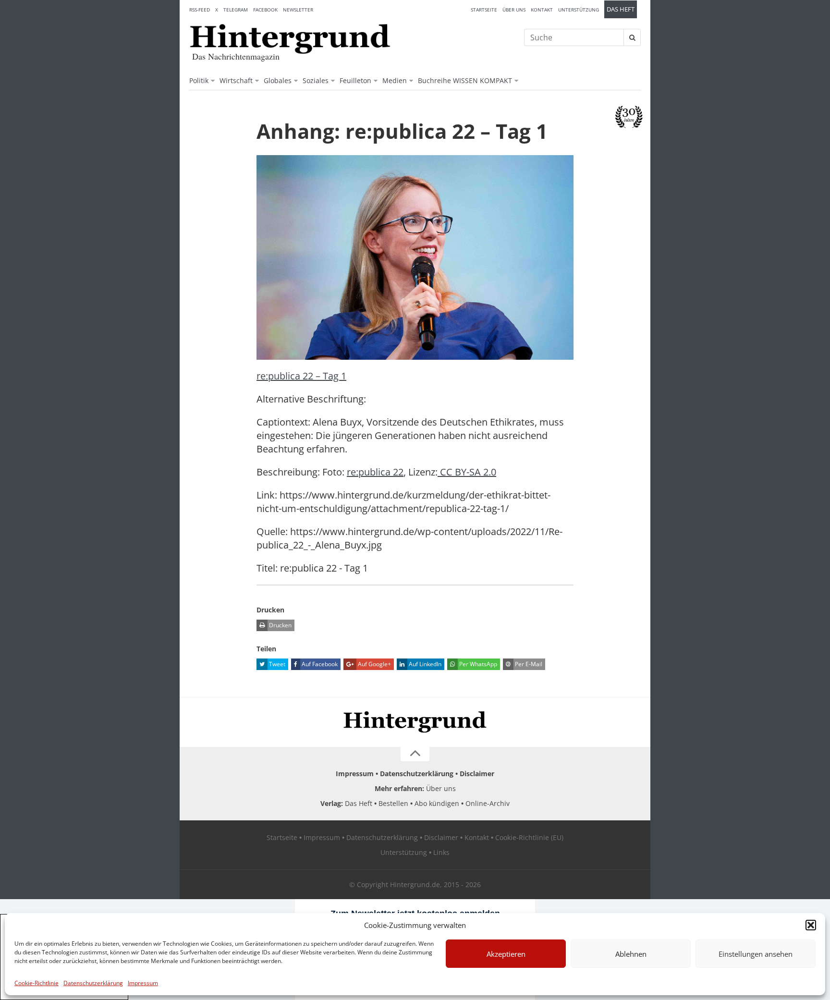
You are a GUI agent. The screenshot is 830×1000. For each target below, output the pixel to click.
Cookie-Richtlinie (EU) (529, 837)
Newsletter (298, 9)
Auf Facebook (319, 664)
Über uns (513, 9)
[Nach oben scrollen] (415, 754)
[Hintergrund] (290, 39)
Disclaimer (477, 773)
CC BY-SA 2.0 (467, 471)
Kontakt (542, 9)
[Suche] (632, 37)
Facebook (265, 9)
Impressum (143, 983)
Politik (198, 80)
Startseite (484, 9)
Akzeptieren (506, 954)
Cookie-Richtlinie (36, 983)
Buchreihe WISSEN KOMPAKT (465, 80)
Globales (278, 80)
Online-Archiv (487, 803)
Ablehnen (631, 954)
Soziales (316, 80)
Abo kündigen (437, 803)
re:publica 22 (375, 471)
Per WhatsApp (477, 664)
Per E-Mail (527, 664)
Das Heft (621, 9)
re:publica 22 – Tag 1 (301, 375)
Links (441, 852)
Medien (394, 80)
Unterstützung (578, 9)
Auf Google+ (373, 664)
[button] (811, 925)
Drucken (280, 625)
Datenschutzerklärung (93, 983)
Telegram (235, 9)
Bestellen (393, 803)
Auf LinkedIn (424, 664)
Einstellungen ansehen (756, 954)
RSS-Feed (199, 9)
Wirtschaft (236, 80)
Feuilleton (355, 80)
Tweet (276, 664)
